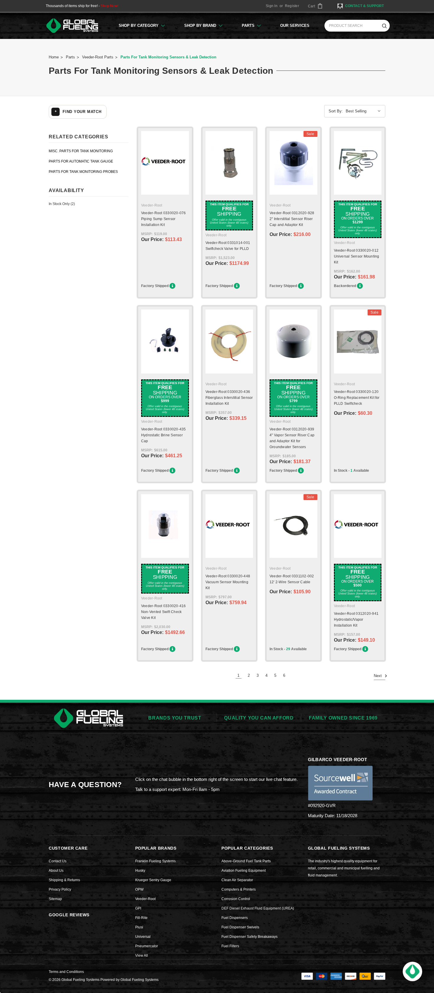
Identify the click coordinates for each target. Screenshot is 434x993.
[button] (412, 971)
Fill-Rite (141, 918)
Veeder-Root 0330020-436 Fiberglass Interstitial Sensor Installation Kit (229, 398)
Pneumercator (146, 946)
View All (141, 955)
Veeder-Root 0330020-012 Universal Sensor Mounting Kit (356, 256)
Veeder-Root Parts (97, 57)
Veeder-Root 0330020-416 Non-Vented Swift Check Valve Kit (163, 612)
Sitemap (55, 899)
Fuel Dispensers (234, 918)
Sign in (272, 6)
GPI (138, 908)
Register (292, 6)
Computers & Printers (238, 889)
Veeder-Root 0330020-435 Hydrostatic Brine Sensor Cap (163, 435)
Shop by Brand (200, 25)
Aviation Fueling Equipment (243, 871)
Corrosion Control (235, 899)
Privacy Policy (60, 889)
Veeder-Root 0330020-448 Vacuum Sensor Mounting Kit (227, 582)
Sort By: (336, 111)
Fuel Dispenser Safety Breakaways (249, 937)
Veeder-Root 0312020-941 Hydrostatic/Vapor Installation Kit (356, 619)
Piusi (139, 927)
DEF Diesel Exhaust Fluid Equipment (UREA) (257, 908)
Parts (249, 25)
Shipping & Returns (64, 880)
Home (54, 57)
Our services (294, 25)
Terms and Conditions (66, 972)
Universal (143, 937)
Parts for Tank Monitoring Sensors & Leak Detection (168, 57)
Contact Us (57, 861)
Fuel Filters (230, 946)
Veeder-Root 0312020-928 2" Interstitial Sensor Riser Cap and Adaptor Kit (292, 219)
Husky (140, 871)
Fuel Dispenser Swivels (240, 927)
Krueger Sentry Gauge (153, 880)
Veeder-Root (145, 899)
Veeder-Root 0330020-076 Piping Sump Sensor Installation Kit (163, 219)
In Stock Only (62, 204)
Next (378, 676)
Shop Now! (109, 6)
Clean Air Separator (237, 880)
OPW (139, 889)
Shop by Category (139, 25)
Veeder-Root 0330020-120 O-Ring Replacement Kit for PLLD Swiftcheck (357, 398)
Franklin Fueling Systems (155, 861)
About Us (56, 871)
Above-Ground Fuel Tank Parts (246, 861)
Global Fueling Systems (139, 980)
